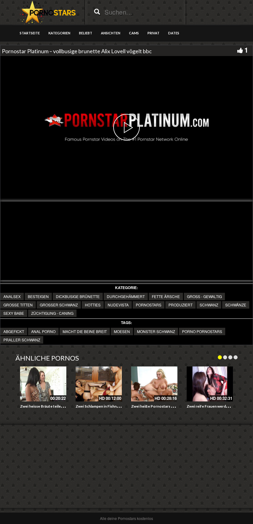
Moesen (122, 331)
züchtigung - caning (52, 313)
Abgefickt (13, 331)
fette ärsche (166, 296)
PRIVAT (153, 33)
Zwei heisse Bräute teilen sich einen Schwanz (58, 406)
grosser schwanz (59, 304)
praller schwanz (21, 339)
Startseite (30, 33)
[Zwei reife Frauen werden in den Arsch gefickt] (210, 383)
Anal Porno (43, 331)
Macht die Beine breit (85, 331)
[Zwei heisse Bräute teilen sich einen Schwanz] (43, 383)
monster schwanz (156, 331)
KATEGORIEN (59, 33)
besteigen (38, 296)
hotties (93, 304)
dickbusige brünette (78, 296)
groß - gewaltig (204, 296)
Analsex (12, 296)
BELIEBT (85, 33)
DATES (173, 33)
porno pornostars (202, 331)
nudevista (118, 304)
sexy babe (13, 313)
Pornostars (148, 304)
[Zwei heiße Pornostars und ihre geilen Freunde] (154, 383)
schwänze (235, 304)
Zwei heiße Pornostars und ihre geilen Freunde (171, 406)
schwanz (209, 304)
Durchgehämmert (126, 296)
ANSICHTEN (110, 33)
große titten (18, 304)
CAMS (134, 33)
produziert (180, 304)
